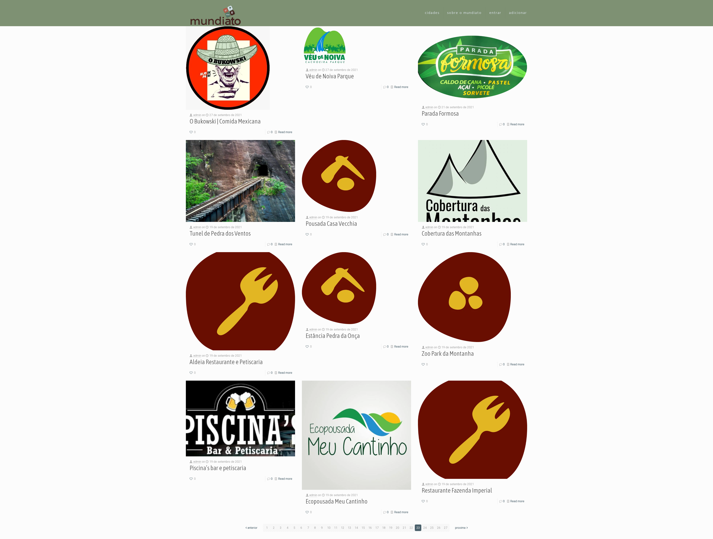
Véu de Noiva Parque (330, 76)
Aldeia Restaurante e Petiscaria (226, 361)
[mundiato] (216, 13)
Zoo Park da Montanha (448, 353)
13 (349, 528)
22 (411, 528)
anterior (252, 528)
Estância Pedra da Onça (333, 335)
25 (432, 528)
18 (383, 528)
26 (438, 528)
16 (370, 528)
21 (404, 528)
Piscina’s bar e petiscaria (218, 467)
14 (356, 528)
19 (390, 528)
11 (335, 528)
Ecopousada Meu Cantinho (336, 501)
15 (363, 528)
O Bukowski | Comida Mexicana (225, 121)
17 (377, 528)
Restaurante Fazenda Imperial (457, 490)
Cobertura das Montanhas (451, 233)
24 (425, 528)
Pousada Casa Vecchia (331, 223)
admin (197, 115)
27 (445, 528)
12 (342, 528)
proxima (460, 528)
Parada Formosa (440, 113)
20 (397, 528)
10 (329, 528)
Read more (285, 132)
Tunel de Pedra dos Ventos (220, 233)
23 (418, 528)
